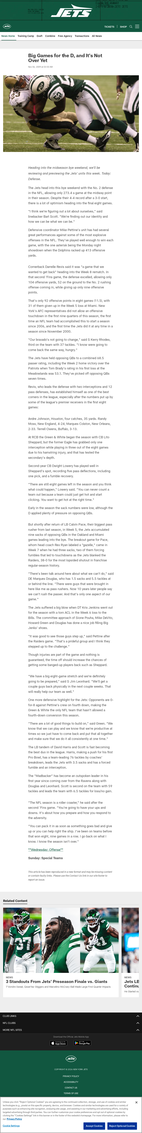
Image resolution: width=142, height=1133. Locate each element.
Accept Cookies (94, 1125)
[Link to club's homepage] (7, 25)
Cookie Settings (11, 1125)
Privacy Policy (71, 1076)
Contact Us (71, 1087)
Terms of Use (71, 1093)
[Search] (131, 26)
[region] (71, 1115)
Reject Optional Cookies (122, 1125)
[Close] (136, 1102)
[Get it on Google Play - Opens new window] (82, 1045)
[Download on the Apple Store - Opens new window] (58, 1043)
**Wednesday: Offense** (45, 850)
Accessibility (71, 1082)
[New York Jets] (71, 1059)
